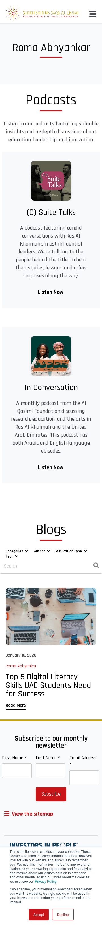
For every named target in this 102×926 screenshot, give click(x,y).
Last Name (48, 758)
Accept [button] (38, 914)
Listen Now (51, 292)
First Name (14, 758)
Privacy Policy (45, 881)
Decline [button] (63, 914)
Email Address (83, 761)
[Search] (96, 566)
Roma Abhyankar (21, 666)
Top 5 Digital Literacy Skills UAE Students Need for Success (48, 685)
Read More (16, 705)
